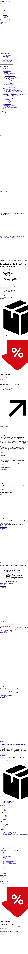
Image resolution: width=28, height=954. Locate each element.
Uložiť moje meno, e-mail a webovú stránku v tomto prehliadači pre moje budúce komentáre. (12, 486)
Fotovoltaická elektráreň (8, 70)
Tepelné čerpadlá (9, 83)
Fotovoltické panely (7, 71)
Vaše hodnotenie (3, 467)
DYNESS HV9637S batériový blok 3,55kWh (12, 520)
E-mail (2, 483)
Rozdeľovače (8, 100)
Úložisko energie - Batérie (9, 213)
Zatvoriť (2, 876)
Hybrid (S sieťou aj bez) (10, 89)
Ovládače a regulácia (9, 96)
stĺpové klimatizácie (9, 79)
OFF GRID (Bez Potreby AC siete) (13, 90)
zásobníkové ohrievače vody (9, 108)
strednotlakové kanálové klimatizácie (13, 80)
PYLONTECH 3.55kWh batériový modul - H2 (10, 236)
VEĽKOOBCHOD (7, 106)
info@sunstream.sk (8, 3)
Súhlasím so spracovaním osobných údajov (9, 931)
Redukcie (7, 99)
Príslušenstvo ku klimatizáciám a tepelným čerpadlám (14, 94)
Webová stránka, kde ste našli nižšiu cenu (9, 927)
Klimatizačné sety (9, 74)
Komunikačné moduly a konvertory (13, 95)
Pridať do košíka (4, 287)
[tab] (15, 434)
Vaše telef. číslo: (3, 928)
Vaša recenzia (3, 469)
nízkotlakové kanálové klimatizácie (12, 77)
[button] (3, 527)
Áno (3, 932)
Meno (1, 480)
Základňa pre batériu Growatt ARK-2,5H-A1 (12, 744)
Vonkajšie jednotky (9, 84)
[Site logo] (7, 7)
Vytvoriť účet (3, 883)
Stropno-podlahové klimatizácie (12, 82)
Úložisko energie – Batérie (8, 105)
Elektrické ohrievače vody (8, 68)
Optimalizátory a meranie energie (10, 93)
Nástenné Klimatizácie (10, 76)
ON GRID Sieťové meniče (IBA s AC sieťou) (15, 91)
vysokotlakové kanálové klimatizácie (13, 85)
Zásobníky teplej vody (10, 87)
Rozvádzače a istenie (7, 101)
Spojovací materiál (7, 104)
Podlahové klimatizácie (10, 78)
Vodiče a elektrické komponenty (10, 107)
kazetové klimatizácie (10, 73)
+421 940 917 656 (7, 1)
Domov (2, 213)
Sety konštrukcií (6, 102)
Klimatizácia (5, 72)
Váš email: (2, 929)
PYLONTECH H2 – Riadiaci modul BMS (12, 624)
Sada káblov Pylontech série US (7, 260)
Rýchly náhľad (3, 528)
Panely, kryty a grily (9, 98)
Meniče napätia (6, 88)
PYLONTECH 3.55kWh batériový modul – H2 (13, 565)
